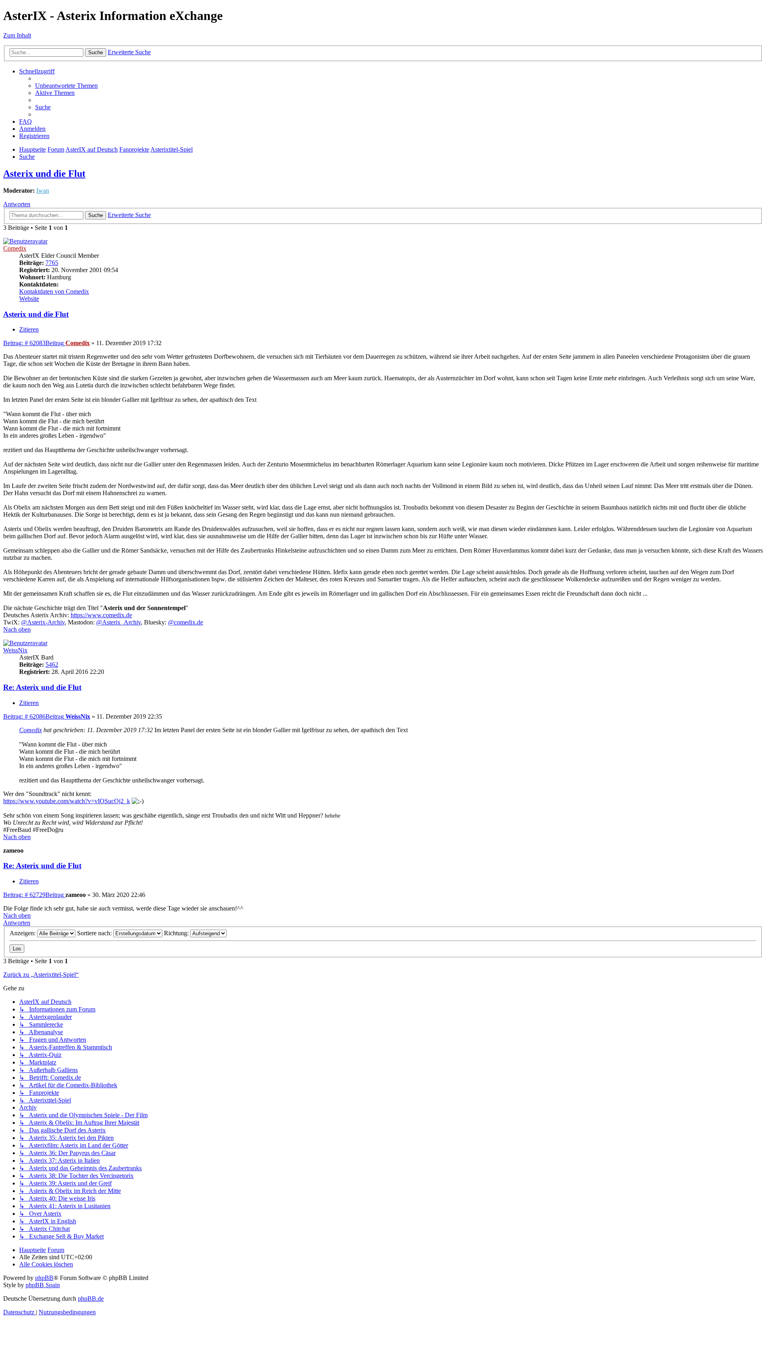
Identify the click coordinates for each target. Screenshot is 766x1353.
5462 (51, 664)
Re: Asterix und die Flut (42, 687)
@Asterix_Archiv (118, 622)
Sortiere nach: (95, 933)
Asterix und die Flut (44, 173)
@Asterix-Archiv (43, 622)
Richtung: (177, 933)
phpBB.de (91, 1298)
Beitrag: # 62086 (33, 716)
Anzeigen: (23, 933)
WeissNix (15, 650)
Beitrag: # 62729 (33, 894)
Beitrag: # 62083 (33, 343)
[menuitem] (66, 85)
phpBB (44, 1277)
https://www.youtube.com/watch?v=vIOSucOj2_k (66, 801)
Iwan (42, 190)
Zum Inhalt (17, 35)
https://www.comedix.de (101, 615)
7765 (51, 262)
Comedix (14, 248)
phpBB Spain (43, 1285)
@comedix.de (185, 622)
